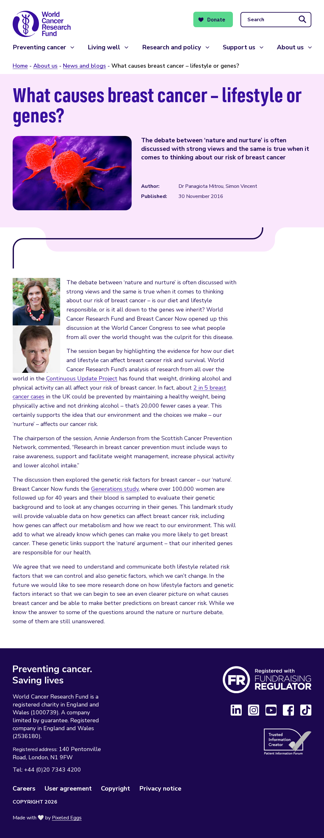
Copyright (115, 788)
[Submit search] (302, 19)
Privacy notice (160, 788)
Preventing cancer (39, 47)
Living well (104, 47)
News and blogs (84, 66)
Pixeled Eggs (67, 817)
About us (290, 47)
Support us (239, 47)
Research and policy (171, 47)
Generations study (115, 489)
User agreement (68, 788)
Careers (24, 788)
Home (20, 66)
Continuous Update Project (81, 378)
